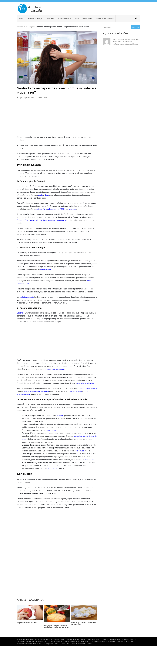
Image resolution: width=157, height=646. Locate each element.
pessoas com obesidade (54, 369)
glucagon (72, 209)
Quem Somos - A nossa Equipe (59, 644)
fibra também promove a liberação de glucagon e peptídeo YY (42, 220)
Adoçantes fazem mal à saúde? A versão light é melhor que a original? (56, 626)
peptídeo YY (40, 209)
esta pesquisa (52, 469)
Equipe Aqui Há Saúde (26, 98)
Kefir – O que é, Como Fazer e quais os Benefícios (83, 623)
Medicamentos (64, 18)
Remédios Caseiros (105, 18)
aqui (48, 430)
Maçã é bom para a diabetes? (27, 623)
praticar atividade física (87, 388)
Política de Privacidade (78, 644)
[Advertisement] (57, 118)
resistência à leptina (85, 383)
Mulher (50, 18)
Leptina (20, 313)
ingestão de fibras (74, 391)
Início (21, 18)
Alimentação (29, 27)
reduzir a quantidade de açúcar (36, 391)
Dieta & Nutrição (35, 18)
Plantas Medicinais (83, 18)
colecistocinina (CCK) (56, 209)
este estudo (79, 451)
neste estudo (45, 269)
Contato (89, 644)
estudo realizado (27, 297)
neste (27, 284)
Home (19, 27)
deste (40, 195)
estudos (60, 415)
